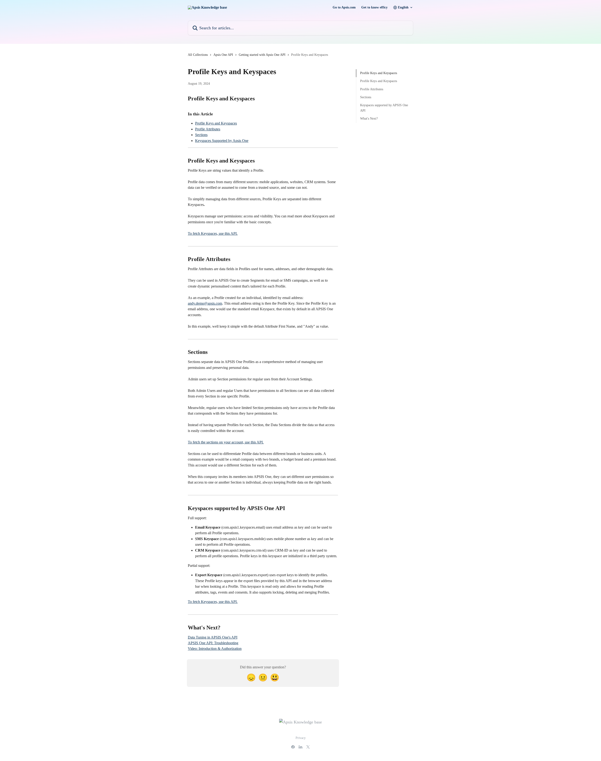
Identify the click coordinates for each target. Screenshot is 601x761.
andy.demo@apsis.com (205, 303)
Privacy (301, 738)
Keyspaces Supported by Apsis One (221, 141)
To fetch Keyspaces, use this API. (213, 233)
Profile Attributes (207, 129)
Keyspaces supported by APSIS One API (384, 107)
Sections (201, 135)
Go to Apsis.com (344, 7)
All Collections (198, 55)
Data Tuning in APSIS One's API (212, 637)
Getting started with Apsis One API (262, 55)
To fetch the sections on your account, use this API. (226, 442)
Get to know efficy (374, 7)
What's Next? (369, 118)
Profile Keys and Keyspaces (216, 123)
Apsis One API (223, 55)
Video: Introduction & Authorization (215, 649)
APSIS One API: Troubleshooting (213, 643)
